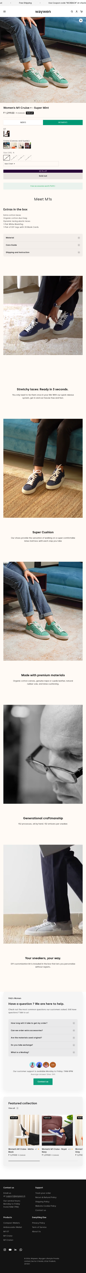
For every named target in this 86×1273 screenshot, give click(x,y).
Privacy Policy (38, 1223)
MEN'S (23, 122)
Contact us (40, 1210)
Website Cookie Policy (45, 1206)
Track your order (43, 1193)
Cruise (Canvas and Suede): (16, 141)
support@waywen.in (15, 1196)
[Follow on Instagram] (4, 1249)
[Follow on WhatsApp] (20, 1249)
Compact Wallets (11, 1223)
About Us (36, 1231)
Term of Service (39, 1227)
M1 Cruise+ (8, 1240)
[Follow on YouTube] (10, 1249)
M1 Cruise (7, 1236)
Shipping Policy (42, 1202)
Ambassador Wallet (12, 1227)
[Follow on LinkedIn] (15, 1249)
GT (4, 129)
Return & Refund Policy (45, 1197)
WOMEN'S (62, 122)
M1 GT (6, 1231)
